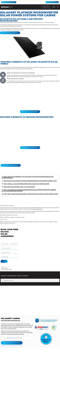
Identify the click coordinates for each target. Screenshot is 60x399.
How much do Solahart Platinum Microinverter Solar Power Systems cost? (30, 181)
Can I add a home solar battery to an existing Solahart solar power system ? (30, 194)
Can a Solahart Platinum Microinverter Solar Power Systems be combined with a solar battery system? (29, 190)
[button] (30, 177)
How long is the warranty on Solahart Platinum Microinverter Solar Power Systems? (27, 177)
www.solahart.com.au (38, 209)
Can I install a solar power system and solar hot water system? (26, 184)
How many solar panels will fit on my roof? (19, 186)
